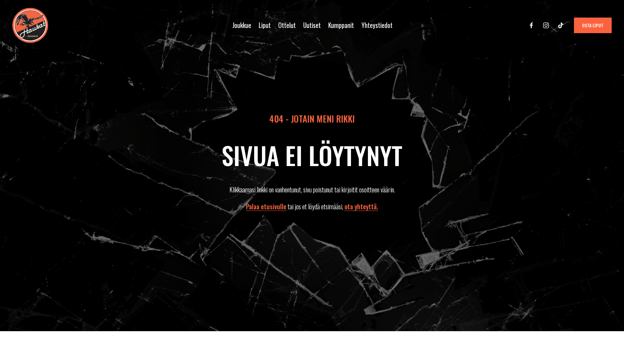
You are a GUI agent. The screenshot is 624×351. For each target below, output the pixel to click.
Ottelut (287, 25)
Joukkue (241, 25)
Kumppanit (341, 25)
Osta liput (593, 25)
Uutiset (312, 25)
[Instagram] (546, 25)
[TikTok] (560, 25)
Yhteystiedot (377, 25)
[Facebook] (531, 25)
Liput (265, 25)
